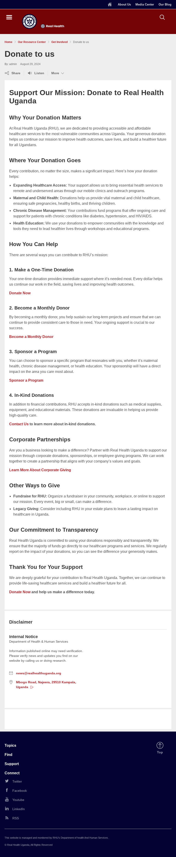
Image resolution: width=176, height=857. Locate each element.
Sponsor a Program (26, 380)
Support (12, 764)
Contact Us (19, 424)
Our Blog (165, 4)
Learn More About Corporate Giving (40, 470)
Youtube (18, 800)
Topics (10, 745)
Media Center (144, 4)
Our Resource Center (32, 42)
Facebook (19, 790)
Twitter (17, 781)
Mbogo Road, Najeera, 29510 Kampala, (46, 685)
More (58, 73)
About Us (124, 4)
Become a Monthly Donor (31, 337)
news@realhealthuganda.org (38, 673)
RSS (15, 818)
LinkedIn (18, 809)
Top (161, 752)
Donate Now (19, 293)
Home (8, 42)
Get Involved (59, 42)
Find (8, 755)
